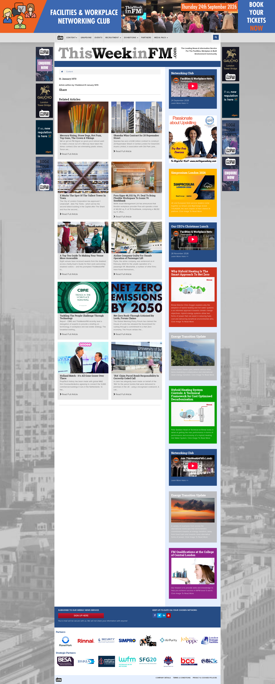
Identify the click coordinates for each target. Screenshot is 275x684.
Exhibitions (130, 37)
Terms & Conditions (181, 678)
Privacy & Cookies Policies (205, 678)
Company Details (163, 678)
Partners (146, 37)
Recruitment (112, 37)
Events (98, 37)
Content (71, 37)
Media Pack (160, 37)
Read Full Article (69, 154)
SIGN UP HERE (81, 615)
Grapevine (86, 37)
